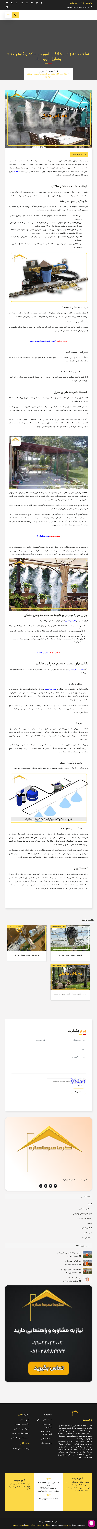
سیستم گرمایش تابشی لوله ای (46, 1432)
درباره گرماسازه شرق (21, 1428)
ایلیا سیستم (67, 1525)
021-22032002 (71, 7)
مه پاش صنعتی (42, 652)
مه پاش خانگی (70, 620)
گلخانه (90, 1204)
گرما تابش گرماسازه (21, 1424)
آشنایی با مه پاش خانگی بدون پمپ (42, 341)
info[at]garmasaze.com (48, 1498)
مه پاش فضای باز (43, 536)
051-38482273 (84, 7)
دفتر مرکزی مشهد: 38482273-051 (49, 1484)
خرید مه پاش (46, 1438)
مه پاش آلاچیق (50, 689)
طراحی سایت (30, 1525)
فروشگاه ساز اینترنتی (43, 1525)
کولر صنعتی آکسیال (44, 1419)
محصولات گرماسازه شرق (19, 1438)
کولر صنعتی (88, 1232)
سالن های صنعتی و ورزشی (82, 1213)
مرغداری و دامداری (85, 1208)
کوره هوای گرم (87, 1237)
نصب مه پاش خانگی (76, 669)
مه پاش (41, 71)
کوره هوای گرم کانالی (73, 1278)
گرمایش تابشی (86, 1228)
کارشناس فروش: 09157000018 (48, 1491)
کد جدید (79, 1085)
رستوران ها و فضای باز (84, 1218)
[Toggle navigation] (8, 15)
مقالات (50, 71)
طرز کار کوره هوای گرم (73, 1261)
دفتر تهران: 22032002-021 (48, 1488)
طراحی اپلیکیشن (18, 1525)
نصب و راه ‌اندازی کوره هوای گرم (69, 1253)
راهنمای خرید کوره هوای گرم (71, 1269)
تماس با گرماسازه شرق (20, 1433)
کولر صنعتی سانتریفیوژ (47, 1425)
